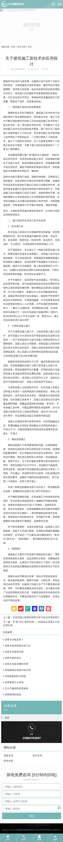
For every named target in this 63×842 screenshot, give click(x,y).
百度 (34, 608)
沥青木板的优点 (12, 657)
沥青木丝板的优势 (14, 651)
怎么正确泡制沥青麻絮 (16, 688)
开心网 (48, 608)
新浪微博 (21, 608)
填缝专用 (8, 755)
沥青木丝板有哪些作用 (16, 664)
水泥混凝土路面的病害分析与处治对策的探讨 (36, 617)
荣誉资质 (8, 760)
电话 (24, 839)
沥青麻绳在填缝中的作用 (17, 670)
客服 (39, 839)
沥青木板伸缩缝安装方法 (17, 645)
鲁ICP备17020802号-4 (52, 830)
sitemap (5, 830)
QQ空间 (14, 608)
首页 (13, 47)
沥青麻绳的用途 (12, 694)
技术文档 (21, 47)
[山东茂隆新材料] (12, 4)
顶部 (55, 839)
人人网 (41, 608)
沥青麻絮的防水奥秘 (15, 676)
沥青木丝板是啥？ (14, 639)
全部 (7, 717)
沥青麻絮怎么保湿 (14, 682)
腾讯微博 (27, 608)
